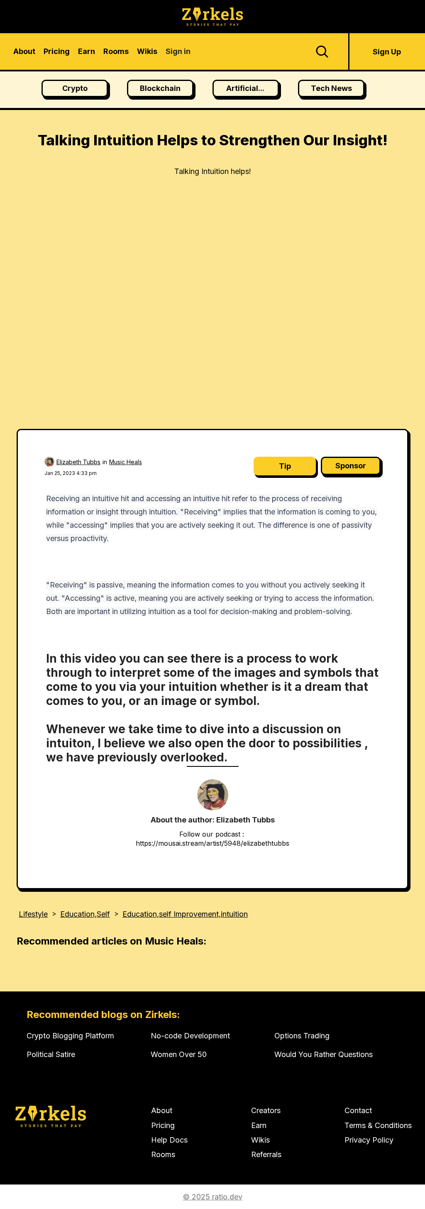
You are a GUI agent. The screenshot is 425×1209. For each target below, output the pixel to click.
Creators (266, 1110)
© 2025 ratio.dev (212, 1196)
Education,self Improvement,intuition (185, 914)
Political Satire (51, 1054)
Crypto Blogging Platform (70, 1035)
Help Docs (169, 1140)
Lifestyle (33, 914)
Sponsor (350, 465)
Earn (258, 1125)
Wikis (260, 1140)
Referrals (266, 1154)
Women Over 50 (179, 1054)
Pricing (163, 1125)
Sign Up (387, 51)
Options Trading (302, 1035)
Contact (358, 1110)
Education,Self (85, 914)
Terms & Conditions (378, 1125)
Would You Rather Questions (323, 1054)
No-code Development (190, 1035)
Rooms (163, 1154)
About (161, 1110)
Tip (285, 466)
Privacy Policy (368, 1140)
